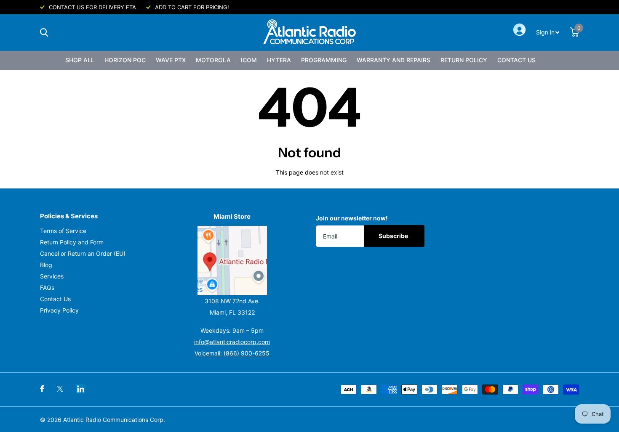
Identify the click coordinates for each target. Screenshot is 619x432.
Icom (249, 60)
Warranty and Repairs (393, 60)
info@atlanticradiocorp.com (232, 341)
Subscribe (394, 235)
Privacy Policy (59, 310)
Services (52, 276)
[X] (60, 389)
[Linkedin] (80, 389)
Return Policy (463, 60)
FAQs (47, 287)
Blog (46, 264)
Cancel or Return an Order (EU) (82, 253)
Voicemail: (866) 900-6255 (232, 353)
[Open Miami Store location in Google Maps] (232, 260)
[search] (44, 32)
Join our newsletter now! (352, 218)
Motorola (213, 60)
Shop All (79, 60)
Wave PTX (171, 60)
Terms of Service (63, 230)
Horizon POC (125, 60)
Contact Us (516, 60)
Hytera (279, 60)
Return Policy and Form (72, 242)
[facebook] (42, 388)
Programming (324, 60)
